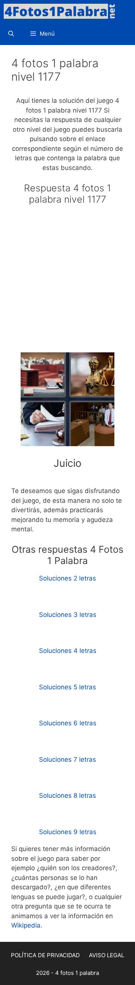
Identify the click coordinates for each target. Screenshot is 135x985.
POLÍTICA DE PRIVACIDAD (45, 955)
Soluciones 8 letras (67, 795)
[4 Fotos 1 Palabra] (62, 11)
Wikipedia (25, 925)
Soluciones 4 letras (67, 650)
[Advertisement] (67, 281)
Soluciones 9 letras (67, 832)
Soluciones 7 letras (67, 759)
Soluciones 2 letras (67, 578)
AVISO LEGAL (106, 955)
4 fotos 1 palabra (77, 972)
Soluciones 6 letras (67, 723)
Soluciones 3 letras (67, 614)
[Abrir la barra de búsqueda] (11, 34)
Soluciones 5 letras (67, 687)
